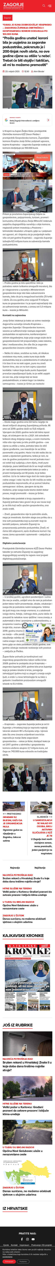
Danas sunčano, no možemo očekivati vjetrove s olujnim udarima (24, 919)
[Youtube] (33, 1239)
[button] (43, 6)
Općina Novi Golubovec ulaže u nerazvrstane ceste (20, 905)
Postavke (23, 1262)
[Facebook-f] (21, 1239)
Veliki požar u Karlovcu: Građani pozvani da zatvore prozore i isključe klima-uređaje (27, 892)
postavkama (7, 1256)
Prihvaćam (9, 1262)
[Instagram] (27, 1239)
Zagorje (7, 17)
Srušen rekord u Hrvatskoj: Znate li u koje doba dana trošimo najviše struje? (26, 878)
